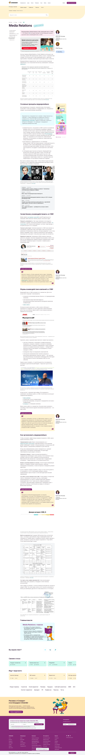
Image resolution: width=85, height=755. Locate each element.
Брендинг (37, 690)
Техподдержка (22, 742)
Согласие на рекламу (35, 748)
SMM (69, 687)
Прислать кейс (57, 746)
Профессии (48, 690)
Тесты (62, 690)
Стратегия (24, 687)
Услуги (32, 2)
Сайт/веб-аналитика (60, 687)
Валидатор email (46, 739)
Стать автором (57, 744)
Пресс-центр (22, 744)
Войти (64, 2)
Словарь (21, 741)
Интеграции (45, 746)
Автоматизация (45, 742)
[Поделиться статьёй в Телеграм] (45, 650)
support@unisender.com (67, 721)
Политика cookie (34, 743)
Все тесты (58, 137)
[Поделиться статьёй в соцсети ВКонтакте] (50, 650)
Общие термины (14, 687)
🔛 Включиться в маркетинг (42, 749)
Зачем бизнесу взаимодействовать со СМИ (13, 33)
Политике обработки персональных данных (18, 726)
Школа (49, 2)
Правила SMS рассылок (35, 750)
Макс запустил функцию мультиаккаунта (32, 193)
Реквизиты (10, 741)
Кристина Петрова (60, 275)
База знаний (22, 739)
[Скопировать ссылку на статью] (55, 649)
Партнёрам (10, 742)
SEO (74, 687)
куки (16, 752)
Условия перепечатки (58, 747)
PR (23, 22)
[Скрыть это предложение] (47, 749)
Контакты (10, 739)
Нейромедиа (57, 749)
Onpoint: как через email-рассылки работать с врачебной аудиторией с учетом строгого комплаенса (36, 202)
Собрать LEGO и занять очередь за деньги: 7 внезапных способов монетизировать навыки (35, 189)
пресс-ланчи (26, 304)
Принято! (72, 752)
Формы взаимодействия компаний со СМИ (13, 36)
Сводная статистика (46, 744)
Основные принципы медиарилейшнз (12, 31)
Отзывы (10, 744)
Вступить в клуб (39, 724)
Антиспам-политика (35, 739)
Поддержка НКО (23, 746)
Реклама (42, 687)
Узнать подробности (15, 712)
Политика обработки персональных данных (35, 742)
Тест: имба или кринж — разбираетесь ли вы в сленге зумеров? (35, 207)
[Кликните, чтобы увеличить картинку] (37, 81)
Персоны (56, 690)
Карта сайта (11, 747)
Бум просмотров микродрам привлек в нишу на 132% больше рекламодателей (37, 198)
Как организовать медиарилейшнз (12, 38)
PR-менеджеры (48, 133)
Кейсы (45, 2)
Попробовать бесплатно (29, 48)
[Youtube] (68, 735)
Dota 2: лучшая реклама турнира (59, 51)
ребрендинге (24, 280)
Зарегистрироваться (71, 2)
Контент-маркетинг (26, 690)
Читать (56, 739)
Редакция (56, 741)
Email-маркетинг (33, 687)
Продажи (50, 687)
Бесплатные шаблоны (46, 741)
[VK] (66, 735)
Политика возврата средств (36, 745)
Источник (47, 99)
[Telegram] (70, 735)
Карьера (10, 746)
